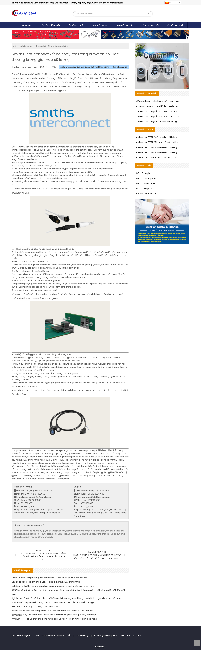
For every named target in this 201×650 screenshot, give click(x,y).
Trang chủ (26, 25)
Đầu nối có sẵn (100, 25)
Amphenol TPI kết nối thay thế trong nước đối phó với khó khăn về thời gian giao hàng (54, 618)
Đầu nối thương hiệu (51, 25)
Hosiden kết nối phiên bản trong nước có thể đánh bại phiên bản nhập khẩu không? (53, 602)
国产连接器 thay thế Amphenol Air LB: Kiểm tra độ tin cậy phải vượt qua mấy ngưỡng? (54, 614)
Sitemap (99, 646)
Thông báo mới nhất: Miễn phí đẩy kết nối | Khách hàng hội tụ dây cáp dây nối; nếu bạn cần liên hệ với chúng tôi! (67, 2)
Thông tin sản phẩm (150, 25)
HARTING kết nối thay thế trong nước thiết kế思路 (36, 606)
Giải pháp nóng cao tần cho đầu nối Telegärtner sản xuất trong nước (46, 581)
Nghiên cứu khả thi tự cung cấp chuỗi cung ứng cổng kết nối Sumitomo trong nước (53, 585)
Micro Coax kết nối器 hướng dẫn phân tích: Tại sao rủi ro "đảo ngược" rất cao (49, 577)
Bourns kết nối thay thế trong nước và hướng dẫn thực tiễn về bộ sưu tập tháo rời (52, 610)
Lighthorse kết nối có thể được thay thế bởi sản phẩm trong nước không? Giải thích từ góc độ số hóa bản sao (66, 598)
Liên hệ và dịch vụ (175, 25)
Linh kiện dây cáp (125, 25)
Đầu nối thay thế (75, 25)
